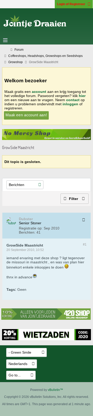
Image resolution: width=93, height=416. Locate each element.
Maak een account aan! (26, 115)
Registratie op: (31, 228)
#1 (85, 244)
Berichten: (27, 232)
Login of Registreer (71, 4)
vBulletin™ (55, 390)
